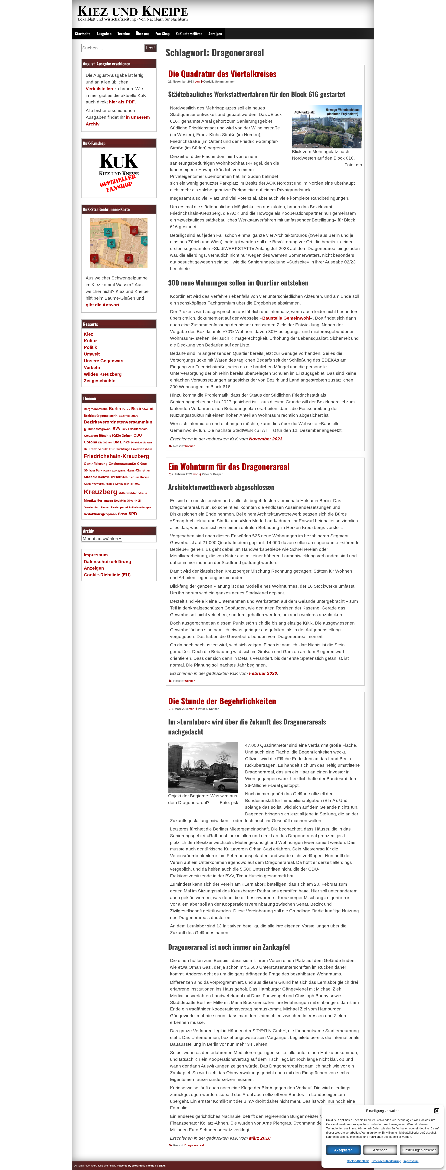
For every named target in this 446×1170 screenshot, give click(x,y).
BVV (117, 428)
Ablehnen (380, 1150)
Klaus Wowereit (94, 483)
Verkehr (92, 367)
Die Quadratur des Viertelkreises (222, 73)
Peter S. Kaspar (212, 474)
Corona (90, 442)
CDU (138, 435)
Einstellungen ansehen (419, 1150)
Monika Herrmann (98, 500)
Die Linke (121, 442)
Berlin (115, 408)
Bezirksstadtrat (129, 415)
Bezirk (126, 409)
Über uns (142, 33)
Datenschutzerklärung (386, 1161)
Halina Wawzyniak (114, 470)
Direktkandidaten (141, 442)
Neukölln (120, 500)
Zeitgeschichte (99, 380)
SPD (132, 513)
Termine (124, 33)
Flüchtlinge (123, 449)
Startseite (83, 33)
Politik (90, 347)
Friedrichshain (141, 449)
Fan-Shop (162, 33)
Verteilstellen (99, 88)
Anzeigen (215, 33)
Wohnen (189, 446)
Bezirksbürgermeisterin (101, 415)
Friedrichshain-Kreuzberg (116, 456)
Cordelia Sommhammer (219, 81)
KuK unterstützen (189, 33)
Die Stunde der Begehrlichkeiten (222, 701)
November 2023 (265, 438)
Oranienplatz (92, 507)
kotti (137, 483)
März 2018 (260, 1138)
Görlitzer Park (93, 470)
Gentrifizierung (96, 463)
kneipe (110, 483)
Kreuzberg (100, 492)
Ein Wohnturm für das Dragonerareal (229, 466)
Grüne (142, 463)
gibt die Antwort (102, 304)
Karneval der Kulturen (113, 476)
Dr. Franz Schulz (96, 449)
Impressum (411, 1161)
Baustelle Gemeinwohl (286, 318)
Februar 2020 (263, 673)
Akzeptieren (343, 1150)
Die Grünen (105, 442)
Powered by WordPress (131, 1165)
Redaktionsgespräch (100, 514)
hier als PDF (122, 101)
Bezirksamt (142, 408)
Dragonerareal (194, 1145)
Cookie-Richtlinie (358, 1161)
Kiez (88, 334)
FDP (112, 449)
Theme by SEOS (156, 1165)
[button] (436, 1111)
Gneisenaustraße (122, 463)
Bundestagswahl (100, 429)
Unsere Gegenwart (104, 360)
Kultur (90, 340)
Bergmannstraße (96, 409)
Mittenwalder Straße (132, 493)
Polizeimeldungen (140, 507)
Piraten (105, 507)
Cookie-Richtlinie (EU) (107, 574)
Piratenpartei (119, 507)
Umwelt (92, 354)
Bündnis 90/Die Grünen (115, 435)
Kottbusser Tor (124, 483)
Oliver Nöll (134, 500)
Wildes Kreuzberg (103, 374)
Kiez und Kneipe (139, 477)
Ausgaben (104, 33)
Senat (122, 514)
